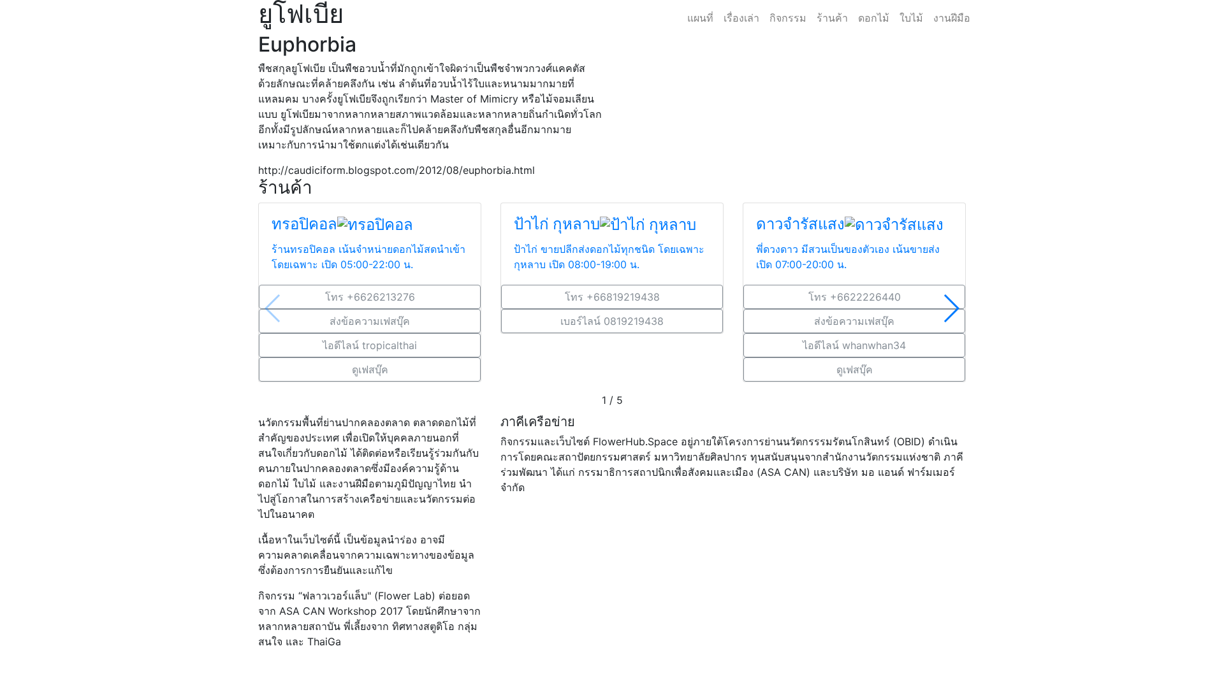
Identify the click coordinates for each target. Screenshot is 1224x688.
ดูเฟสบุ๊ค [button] (370, 369)
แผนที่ (700, 17)
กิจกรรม (787, 17)
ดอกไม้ (873, 17)
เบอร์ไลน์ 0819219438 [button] (612, 321)
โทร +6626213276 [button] (370, 296)
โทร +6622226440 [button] (854, 296)
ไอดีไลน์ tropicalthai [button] (370, 345)
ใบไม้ (911, 17)
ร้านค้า (832, 17)
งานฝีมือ (951, 17)
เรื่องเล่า (741, 17)
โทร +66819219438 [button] (612, 296)
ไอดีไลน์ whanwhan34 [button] (854, 345)
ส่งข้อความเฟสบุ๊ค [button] (370, 321)
